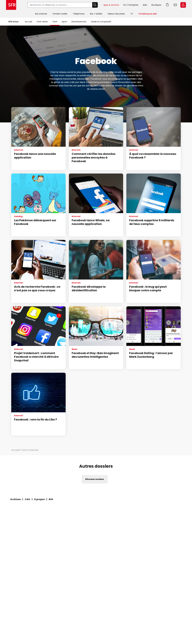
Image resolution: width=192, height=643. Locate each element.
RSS (51, 499)
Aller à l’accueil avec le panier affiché (167, 5)
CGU (27, 499)
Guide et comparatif (101, 21)
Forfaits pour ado (148, 13)
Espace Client (183, 5)
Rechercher (95, 5)
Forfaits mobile (60, 13)
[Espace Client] (183, 5)
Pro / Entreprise (130, 5)
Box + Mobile (96, 13)
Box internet (41, 13)
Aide (145, 5)
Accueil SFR (11, 5)
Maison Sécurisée (116, 13)
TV (131, 13)
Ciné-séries (42, 21)
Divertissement (79, 21)
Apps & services (111, 5)
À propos (39, 499)
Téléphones (78, 13)
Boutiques (156, 5)
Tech (54, 21)
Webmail (175, 5)
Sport (64, 21)
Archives (15, 499)
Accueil (28, 21)
